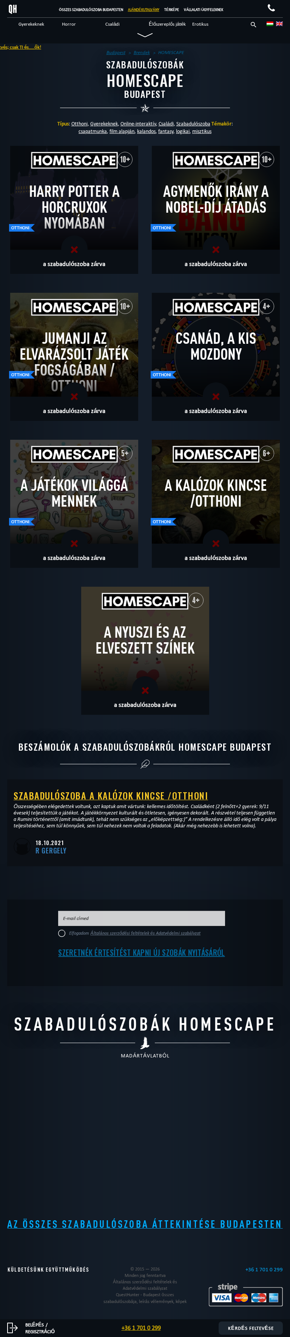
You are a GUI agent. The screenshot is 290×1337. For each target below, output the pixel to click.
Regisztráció (40, 1331)
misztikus (201, 131)
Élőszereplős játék (167, 24)
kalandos (146, 131)
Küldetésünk (26, 1269)
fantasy (165, 131)
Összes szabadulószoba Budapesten (91, 9)
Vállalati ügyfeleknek (203, 9)
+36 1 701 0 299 (264, 1269)
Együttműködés (67, 1269)
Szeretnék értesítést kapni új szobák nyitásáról (141, 952)
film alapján (122, 131)
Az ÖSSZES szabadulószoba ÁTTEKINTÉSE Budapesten (144, 1224)
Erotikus (200, 24)
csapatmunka (93, 131)
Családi (112, 24)
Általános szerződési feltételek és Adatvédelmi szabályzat (145, 933)
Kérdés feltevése (251, 1328)
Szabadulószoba (193, 123)
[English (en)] (279, 24)
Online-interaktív (138, 123)
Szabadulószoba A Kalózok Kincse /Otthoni (111, 795)
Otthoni (79, 123)
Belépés (34, 1325)
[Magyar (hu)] (270, 24)
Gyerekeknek (31, 24)
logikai (183, 131)
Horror (69, 24)
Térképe (171, 9)
